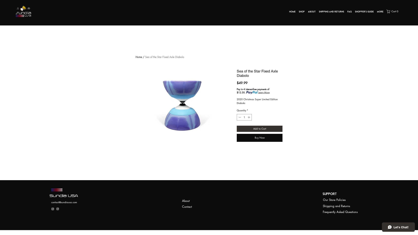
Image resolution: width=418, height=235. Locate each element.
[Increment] (249, 117)
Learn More (264, 92)
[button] (393, 11)
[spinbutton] (244, 117)
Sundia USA (64, 195)
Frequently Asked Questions (340, 212)
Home (139, 57)
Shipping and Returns (336, 206)
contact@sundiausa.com (64, 202)
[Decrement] (239, 117)
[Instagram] (52, 209)
